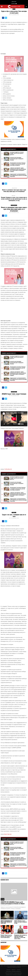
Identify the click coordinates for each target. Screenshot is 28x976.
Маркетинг (14, 969)
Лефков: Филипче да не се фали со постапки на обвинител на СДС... (20, 922)
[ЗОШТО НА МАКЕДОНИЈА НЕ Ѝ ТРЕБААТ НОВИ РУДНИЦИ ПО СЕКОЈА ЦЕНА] (7, 915)
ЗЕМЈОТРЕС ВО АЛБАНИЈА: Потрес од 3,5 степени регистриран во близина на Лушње (13, 903)
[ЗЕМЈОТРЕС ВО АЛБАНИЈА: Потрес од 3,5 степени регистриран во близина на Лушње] (14, 892)
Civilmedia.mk (8, 469)
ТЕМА (12, 205)
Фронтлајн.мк (8, 834)
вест (16, 391)
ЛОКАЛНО (12, 391)
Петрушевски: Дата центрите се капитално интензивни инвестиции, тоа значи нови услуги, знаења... (20, 936)
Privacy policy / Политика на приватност (13, 971)
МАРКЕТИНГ (14, 1)
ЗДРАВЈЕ (15, 205)
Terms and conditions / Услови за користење (13, 973)
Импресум (8, 969)
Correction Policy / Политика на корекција (13, 974)
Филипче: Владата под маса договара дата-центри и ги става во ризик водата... (6, 936)
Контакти (18, 969)
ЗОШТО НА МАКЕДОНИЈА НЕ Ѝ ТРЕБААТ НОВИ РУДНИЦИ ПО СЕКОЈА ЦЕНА (6, 922)
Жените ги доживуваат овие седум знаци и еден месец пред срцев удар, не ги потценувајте (14, 190)
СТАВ (13, 512)
